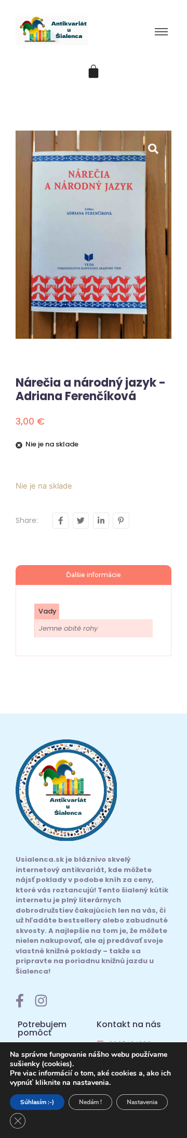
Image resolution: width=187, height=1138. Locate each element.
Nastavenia (142, 1102)
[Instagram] (41, 1000)
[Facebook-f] (19, 1000)
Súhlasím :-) (37, 1102)
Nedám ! (90, 1102)
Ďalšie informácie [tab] (93, 575)
